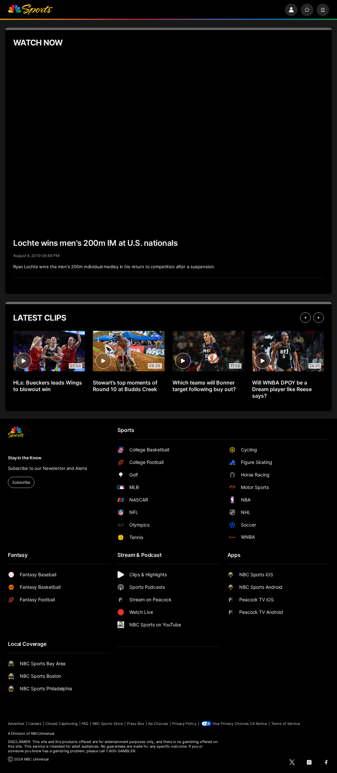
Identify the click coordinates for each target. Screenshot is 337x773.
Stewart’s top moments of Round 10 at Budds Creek (125, 385)
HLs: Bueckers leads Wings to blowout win (47, 385)
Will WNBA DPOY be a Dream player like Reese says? (282, 389)
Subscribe (21, 482)
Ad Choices (158, 723)
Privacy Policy (184, 723)
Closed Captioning (61, 723)
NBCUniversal (43, 733)
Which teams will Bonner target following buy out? (204, 385)
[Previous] (305, 317)
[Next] (318, 317)
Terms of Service (285, 723)
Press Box (135, 723)
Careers (34, 723)
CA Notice (258, 723)
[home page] (30, 10)
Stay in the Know (24, 457)
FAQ (85, 723)
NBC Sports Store (107, 723)
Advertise (16, 723)
